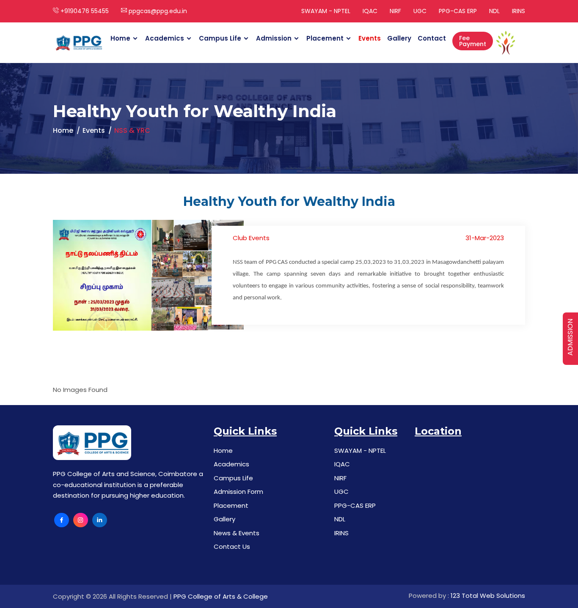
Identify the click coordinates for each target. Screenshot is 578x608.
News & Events (236, 533)
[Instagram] (80, 520)
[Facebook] (61, 520)
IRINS (518, 11)
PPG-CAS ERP (458, 11)
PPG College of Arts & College (220, 596)
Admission (274, 38)
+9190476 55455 (84, 11)
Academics (164, 38)
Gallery (399, 38)
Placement (325, 38)
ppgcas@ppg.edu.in (157, 11)
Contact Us (232, 546)
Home (120, 38)
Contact (432, 38)
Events (369, 38)
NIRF (395, 11)
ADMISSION (570, 337)
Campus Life (220, 38)
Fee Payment (472, 41)
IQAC (370, 11)
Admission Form (238, 491)
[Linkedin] (99, 520)
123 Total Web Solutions (488, 595)
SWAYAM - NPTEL (325, 11)
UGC (420, 11)
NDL (494, 11)
